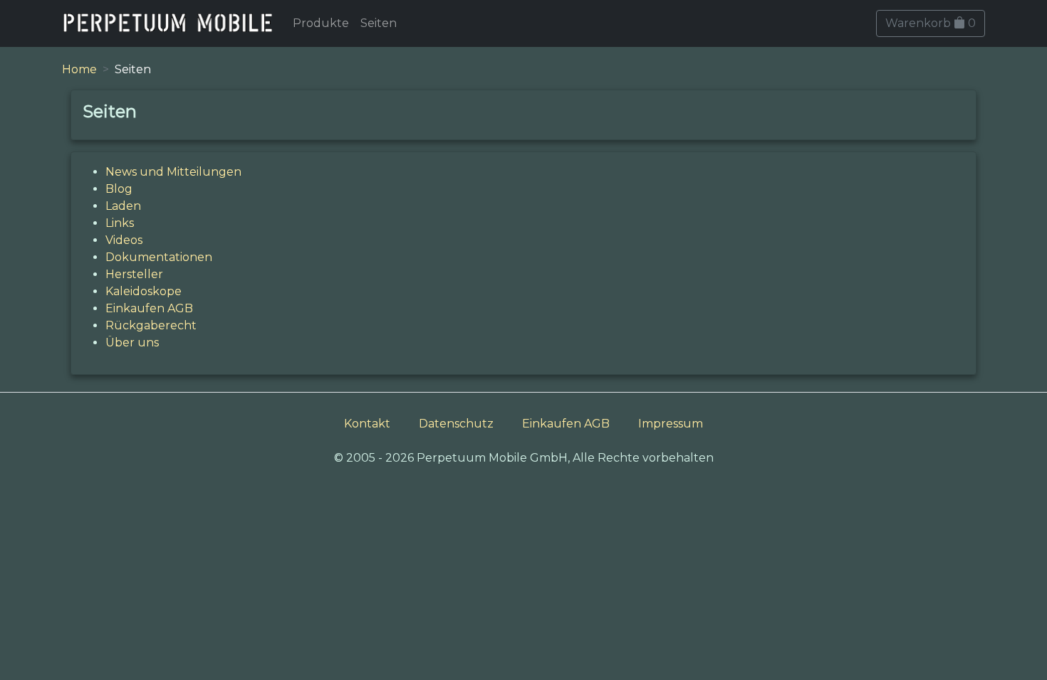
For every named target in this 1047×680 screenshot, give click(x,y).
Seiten (378, 23)
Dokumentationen (158, 257)
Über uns (132, 342)
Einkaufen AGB (149, 308)
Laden (123, 206)
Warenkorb (930, 23)
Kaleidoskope (143, 291)
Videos (123, 240)
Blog (118, 189)
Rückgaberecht (151, 325)
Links (119, 223)
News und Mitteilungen (173, 172)
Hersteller (134, 274)
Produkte (321, 23)
